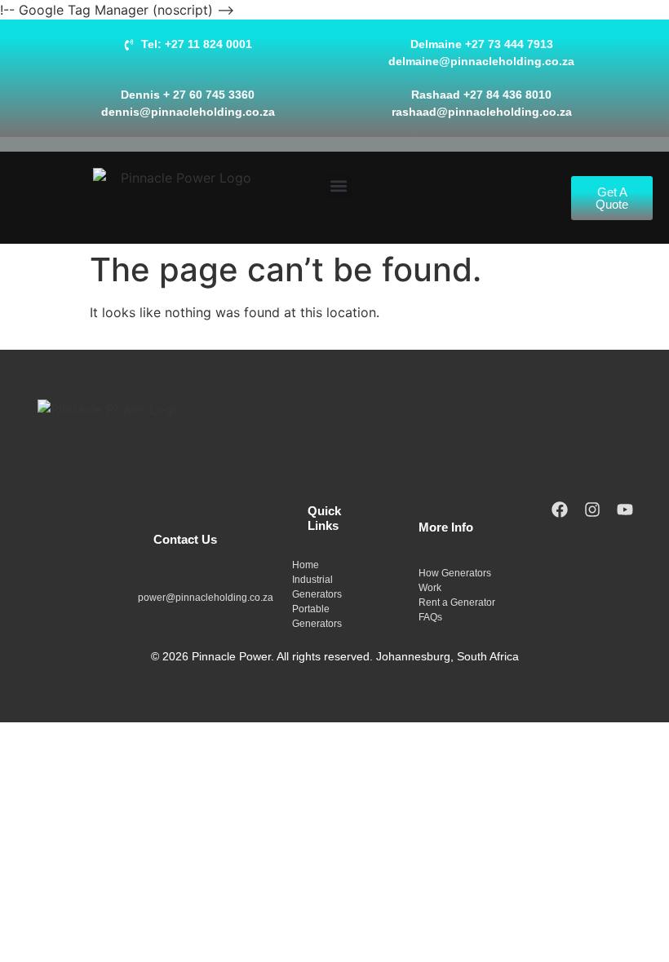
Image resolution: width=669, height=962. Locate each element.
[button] (338, 185)
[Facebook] (559, 509)
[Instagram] (592, 509)
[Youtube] (625, 509)
